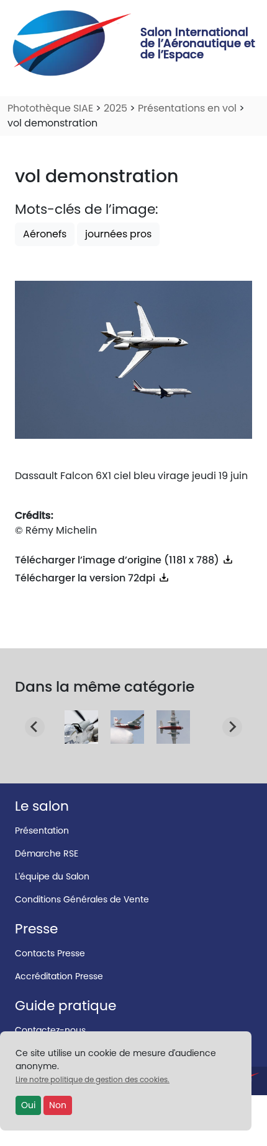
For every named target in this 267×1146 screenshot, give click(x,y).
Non (57, 1105)
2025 (115, 108)
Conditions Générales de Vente (82, 899)
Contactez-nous (50, 1030)
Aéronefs (44, 234)
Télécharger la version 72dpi (86, 578)
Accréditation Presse (59, 976)
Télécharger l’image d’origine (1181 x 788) (118, 560)
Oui (28, 1105)
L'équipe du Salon (52, 876)
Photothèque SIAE (50, 108)
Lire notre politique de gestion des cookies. (93, 1079)
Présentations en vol (187, 108)
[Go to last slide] (35, 727)
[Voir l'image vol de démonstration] (81, 736)
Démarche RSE (46, 853)
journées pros (118, 234)
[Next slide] (232, 727)
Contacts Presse (50, 953)
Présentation (42, 830)
